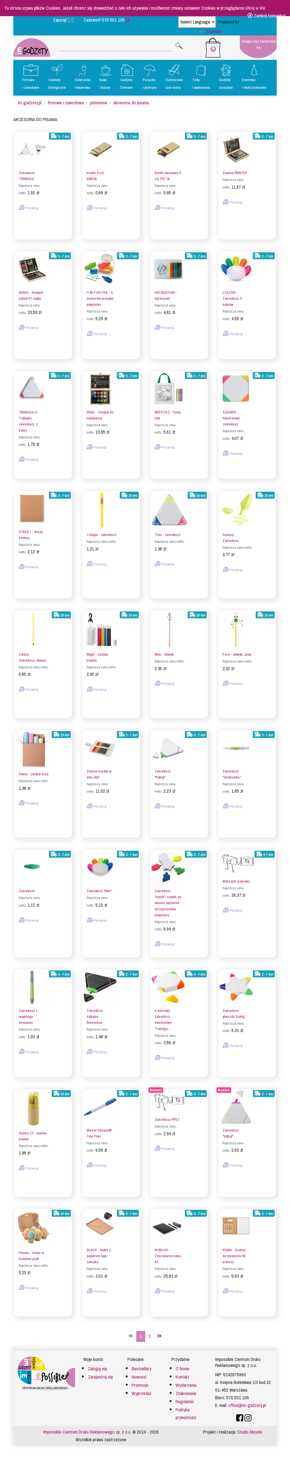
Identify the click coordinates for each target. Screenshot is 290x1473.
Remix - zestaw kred (33, 774)
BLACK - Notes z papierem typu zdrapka (99, 1256)
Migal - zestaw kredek (97, 657)
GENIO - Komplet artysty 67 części (31, 295)
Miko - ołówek (164, 654)
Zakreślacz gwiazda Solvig (234, 1013)
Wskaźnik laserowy (236, 881)
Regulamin (185, 1401)
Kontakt (182, 1377)
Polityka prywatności (186, 1414)
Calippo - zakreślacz (101, 534)
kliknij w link (255, 8)
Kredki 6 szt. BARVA (96, 176)
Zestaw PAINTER (235, 173)
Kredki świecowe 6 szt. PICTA (168, 176)
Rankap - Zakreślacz (231, 537)
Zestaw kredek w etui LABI (99, 774)
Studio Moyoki (249, 1432)
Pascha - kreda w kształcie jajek (31, 1255)
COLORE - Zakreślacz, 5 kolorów (232, 298)
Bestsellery (142, 1368)
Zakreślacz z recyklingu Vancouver (28, 1016)
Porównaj (32, 208)
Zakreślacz (27, 891)
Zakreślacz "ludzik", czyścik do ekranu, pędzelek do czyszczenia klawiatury (168, 903)
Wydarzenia (186, 1385)
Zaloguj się (249, 41)
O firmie (182, 1368)
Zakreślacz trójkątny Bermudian (95, 1016)
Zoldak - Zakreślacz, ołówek (32, 657)
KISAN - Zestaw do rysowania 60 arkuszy (234, 1256)
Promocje (140, 1385)
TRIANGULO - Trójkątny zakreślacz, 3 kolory (29, 421)
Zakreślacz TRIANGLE (27, 176)
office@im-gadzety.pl (247, 1405)
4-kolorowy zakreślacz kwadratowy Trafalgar (163, 1019)
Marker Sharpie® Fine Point (99, 1133)
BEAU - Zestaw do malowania (100, 415)
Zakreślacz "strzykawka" (232, 774)
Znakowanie (186, 1393)
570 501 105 (114, 20)
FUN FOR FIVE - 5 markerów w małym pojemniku (100, 298)
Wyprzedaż (142, 1393)
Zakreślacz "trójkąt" (163, 774)
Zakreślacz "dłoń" (99, 891)
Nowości (139, 1377)
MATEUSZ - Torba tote (168, 415)
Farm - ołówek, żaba (237, 654)
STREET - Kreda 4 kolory (31, 535)
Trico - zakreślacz (167, 534)
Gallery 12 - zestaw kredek (33, 1136)
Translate (214, 31)
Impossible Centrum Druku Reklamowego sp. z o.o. (87, 1432)
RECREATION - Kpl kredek (166, 295)
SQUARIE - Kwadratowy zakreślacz (231, 418)
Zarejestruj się (266, 44)
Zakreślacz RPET (167, 1119)
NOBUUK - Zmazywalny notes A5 (168, 1256)
